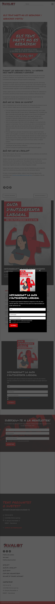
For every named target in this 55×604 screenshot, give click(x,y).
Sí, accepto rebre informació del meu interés (20, 322)
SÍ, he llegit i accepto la (21, 320)
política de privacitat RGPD (26, 320)
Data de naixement (14, 312)
